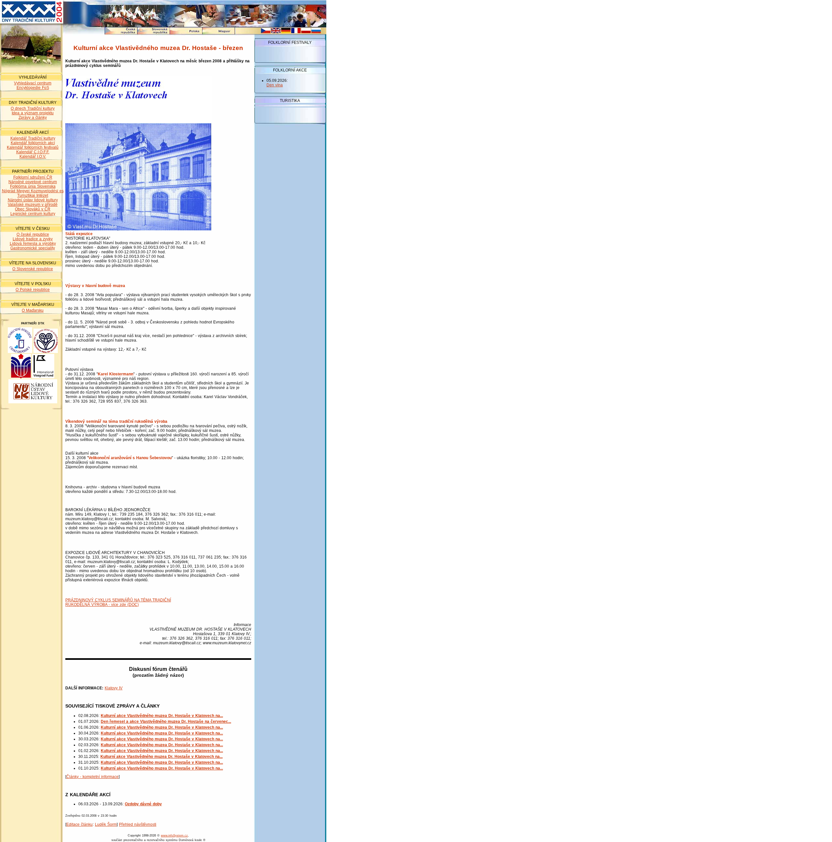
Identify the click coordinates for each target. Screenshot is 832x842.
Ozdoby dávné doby (143, 804)
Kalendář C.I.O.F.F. (32, 152)
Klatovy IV (114, 688)
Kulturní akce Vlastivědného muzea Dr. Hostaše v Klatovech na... (162, 715)
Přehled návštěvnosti (137, 824)
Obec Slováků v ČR (32, 209)
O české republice (33, 234)
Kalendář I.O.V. (33, 156)
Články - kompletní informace (92, 776)
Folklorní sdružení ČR (32, 177)
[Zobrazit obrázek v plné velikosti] (138, 229)
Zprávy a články (33, 117)
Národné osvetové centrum (32, 182)
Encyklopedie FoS (33, 87)
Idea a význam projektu (33, 113)
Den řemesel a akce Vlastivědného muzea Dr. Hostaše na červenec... (166, 721)
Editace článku (79, 824)
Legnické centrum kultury (32, 213)
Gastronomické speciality (32, 248)
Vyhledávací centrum (32, 83)
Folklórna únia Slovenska (33, 186)
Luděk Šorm (106, 824)
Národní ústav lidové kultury (33, 200)
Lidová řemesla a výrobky (33, 243)
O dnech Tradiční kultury (33, 108)
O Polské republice (33, 289)
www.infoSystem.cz (174, 835)
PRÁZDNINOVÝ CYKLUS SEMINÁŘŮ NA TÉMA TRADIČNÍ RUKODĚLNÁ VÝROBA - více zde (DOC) (118, 602)
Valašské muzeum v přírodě (33, 204)
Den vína (274, 85)
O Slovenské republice (32, 269)
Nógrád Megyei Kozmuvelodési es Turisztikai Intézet (33, 193)
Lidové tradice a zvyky (33, 239)
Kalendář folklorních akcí (33, 143)
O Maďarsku (33, 310)
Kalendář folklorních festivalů (32, 147)
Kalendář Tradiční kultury (32, 138)
